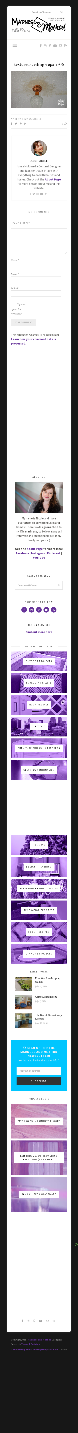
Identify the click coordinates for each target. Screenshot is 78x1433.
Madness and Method (39, 1339)
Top (63, 1349)
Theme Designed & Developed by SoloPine (34, 1349)
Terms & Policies (30, 1343)
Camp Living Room (46, 997)
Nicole (37, 118)
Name (15, 260)
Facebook (22, 553)
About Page (53, 179)
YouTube (39, 557)
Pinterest (53, 553)
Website (15, 288)
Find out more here (39, 632)
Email (15, 274)
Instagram (38, 553)
